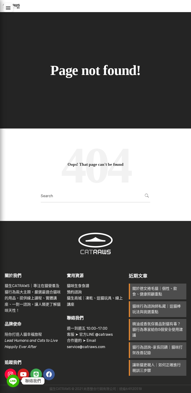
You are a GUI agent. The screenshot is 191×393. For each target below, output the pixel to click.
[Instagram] (10, 374)
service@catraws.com (86, 347)
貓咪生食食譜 (78, 286)
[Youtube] (23, 374)
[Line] (36, 374)
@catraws (104, 334)
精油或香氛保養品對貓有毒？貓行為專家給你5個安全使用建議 (157, 329)
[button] (8, 7)
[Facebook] (49, 374)
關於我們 (13, 275)
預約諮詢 (74, 292)
